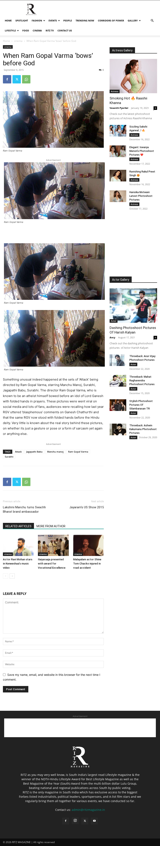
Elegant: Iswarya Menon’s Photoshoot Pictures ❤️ (141, 151)
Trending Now (85, 20)
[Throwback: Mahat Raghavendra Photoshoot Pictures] (118, 381)
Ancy (112, 337)
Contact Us (65, 30)
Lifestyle (10, 30)
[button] (152, 21)
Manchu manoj (55, 451)
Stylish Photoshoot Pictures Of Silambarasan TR (141, 405)
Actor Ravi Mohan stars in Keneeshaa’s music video (17, 563)
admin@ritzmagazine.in (88, 810)
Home (8, 20)
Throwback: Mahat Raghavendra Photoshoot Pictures (142, 380)
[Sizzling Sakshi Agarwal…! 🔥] (118, 130)
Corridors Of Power (111, 20)
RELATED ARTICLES (18, 526)
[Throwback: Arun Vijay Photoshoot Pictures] (118, 360)
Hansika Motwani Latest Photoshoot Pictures (140, 196)
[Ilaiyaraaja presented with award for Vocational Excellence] (53, 545)
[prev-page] (5, 576)
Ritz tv (50, 30)
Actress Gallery (122, 50)
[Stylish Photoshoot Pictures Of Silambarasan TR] (118, 405)
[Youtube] (94, 821)
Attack (18, 451)
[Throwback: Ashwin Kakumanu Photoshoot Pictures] (118, 429)
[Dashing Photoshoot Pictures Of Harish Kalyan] (133, 305)
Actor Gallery (120, 279)
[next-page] (12, 576)
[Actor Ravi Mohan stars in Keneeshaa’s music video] (18, 545)
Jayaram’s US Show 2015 (86, 507)
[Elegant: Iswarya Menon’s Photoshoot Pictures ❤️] (118, 151)
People (67, 20)
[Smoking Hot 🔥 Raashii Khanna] (133, 76)
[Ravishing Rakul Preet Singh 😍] (118, 175)
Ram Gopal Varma (78, 451)
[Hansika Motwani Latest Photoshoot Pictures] (118, 196)
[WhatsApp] (26, 79)
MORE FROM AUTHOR (50, 526)
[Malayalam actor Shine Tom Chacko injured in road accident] (88, 545)
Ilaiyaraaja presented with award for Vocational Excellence (51, 563)
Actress (114, 91)
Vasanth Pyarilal (119, 107)
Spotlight (21, 20)
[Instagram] (75, 820)
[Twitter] (16, 79)
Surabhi (9, 456)
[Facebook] (7, 79)
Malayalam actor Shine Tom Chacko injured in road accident (87, 563)
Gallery (133, 20)
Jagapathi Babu (34, 451)
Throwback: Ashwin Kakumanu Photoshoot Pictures (143, 429)
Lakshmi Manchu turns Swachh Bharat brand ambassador (24, 509)
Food (25, 30)
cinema (37, 30)
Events (53, 20)
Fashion (37, 20)
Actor (113, 320)
